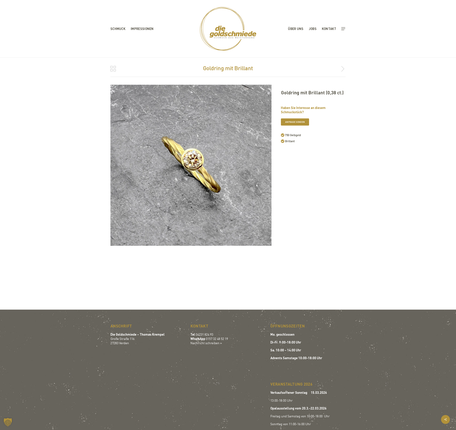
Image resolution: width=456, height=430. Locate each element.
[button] (343, 29)
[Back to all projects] (113, 69)
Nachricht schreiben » (206, 343)
